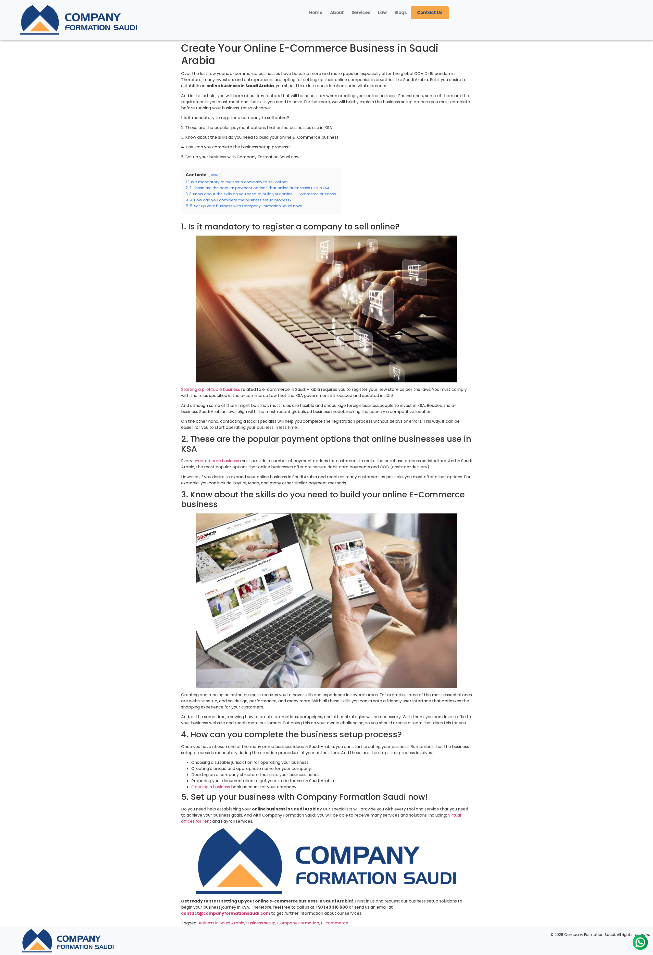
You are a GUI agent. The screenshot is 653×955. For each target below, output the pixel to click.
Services (360, 12)
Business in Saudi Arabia (220, 923)
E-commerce (334, 923)
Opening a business (210, 787)
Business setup (260, 923)
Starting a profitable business (210, 389)
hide (214, 175)
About (337, 12)
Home (315, 12)
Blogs (400, 12)
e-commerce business (216, 461)
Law (382, 12)
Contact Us (430, 12)
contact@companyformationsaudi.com (225, 913)
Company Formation (298, 923)
